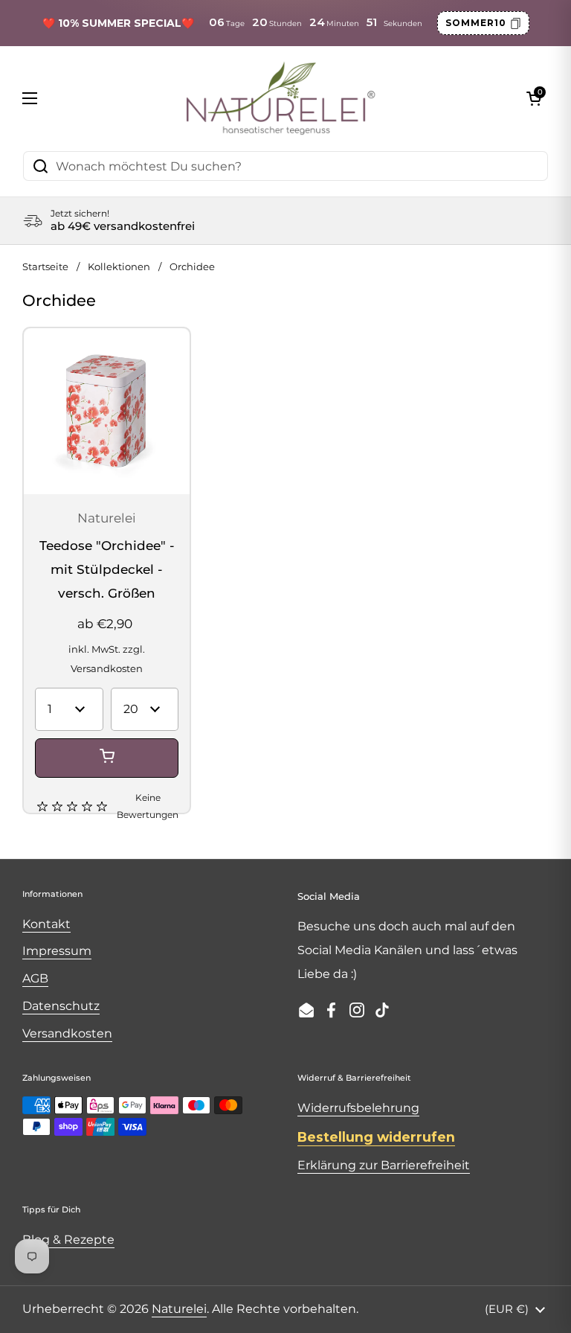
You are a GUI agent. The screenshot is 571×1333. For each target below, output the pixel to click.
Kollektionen (119, 266)
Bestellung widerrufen (376, 1137)
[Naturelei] (282, 98)
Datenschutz (61, 1006)
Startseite (45, 266)
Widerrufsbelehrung (358, 1108)
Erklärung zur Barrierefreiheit (383, 1165)
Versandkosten (107, 668)
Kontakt (46, 924)
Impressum (56, 951)
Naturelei (179, 1309)
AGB (35, 978)
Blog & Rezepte (68, 1240)
